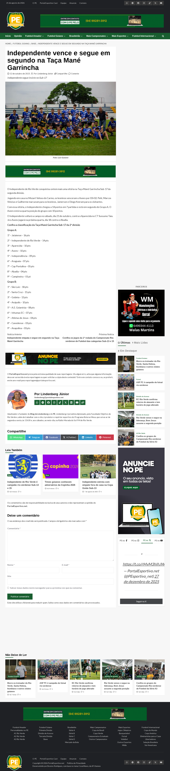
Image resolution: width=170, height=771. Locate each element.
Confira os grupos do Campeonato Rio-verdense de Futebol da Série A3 (148, 439)
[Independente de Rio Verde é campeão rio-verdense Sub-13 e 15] (23, 466)
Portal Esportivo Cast (49, 3)
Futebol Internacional (143, 36)
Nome (11, 565)
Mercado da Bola (72, 742)
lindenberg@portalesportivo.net (48, 397)
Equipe (63, 3)
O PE (35, 3)
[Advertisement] (85, 630)
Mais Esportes (119, 36)
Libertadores (150, 739)
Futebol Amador (33, 36)
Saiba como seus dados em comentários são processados (74, 602)
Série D (72, 739)
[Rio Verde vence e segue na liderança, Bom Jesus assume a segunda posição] (126, 418)
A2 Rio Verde (19, 736)
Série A (72, 730)
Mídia (124, 745)
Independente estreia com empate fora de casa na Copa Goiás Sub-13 (97, 485)
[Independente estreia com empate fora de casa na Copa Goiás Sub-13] (98, 466)
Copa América (150, 733)
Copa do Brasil (98, 730)
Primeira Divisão (45, 730)
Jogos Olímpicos (124, 730)
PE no (122, 540)
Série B (72, 733)
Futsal (138, 379)
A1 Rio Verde (19, 733)
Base (10, 475)
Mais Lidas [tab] (140, 342)
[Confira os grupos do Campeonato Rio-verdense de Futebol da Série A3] (126, 437)
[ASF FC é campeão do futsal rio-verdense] (126, 382)
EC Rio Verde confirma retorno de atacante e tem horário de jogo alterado (148, 402)
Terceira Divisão (45, 736)
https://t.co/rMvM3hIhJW (144, 564)
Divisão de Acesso (142, 396)
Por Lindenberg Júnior (43, 73)
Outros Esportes (124, 742)
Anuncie (72, 3)
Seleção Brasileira (150, 742)
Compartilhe (62, 73)
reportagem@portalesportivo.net (40, 380)
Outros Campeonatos (98, 739)
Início (8, 36)
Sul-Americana (151, 745)
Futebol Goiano (55, 36)
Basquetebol (124, 733)
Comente (75, 73)
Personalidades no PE (19, 730)
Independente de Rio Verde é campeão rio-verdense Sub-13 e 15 (23, 485)
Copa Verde (98, 733)
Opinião (18, 36)
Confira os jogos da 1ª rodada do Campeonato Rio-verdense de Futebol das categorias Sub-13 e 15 (88, 337)
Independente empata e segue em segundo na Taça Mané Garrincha (33, 337)
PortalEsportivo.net (56, 763)
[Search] (163, 36)
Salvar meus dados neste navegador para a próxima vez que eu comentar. (46, 588)
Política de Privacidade (76, 763)
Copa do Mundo (150, 730)
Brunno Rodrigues (54, 766)
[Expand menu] (42, 36)
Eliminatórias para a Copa (150, 736)
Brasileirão (74, 36)
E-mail (65, 565)
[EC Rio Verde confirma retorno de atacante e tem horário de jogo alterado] (126, 400)
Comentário (14, 528)
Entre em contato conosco (88, 377)
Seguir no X (141, 601)
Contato (82, 3)
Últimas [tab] (125, 342)
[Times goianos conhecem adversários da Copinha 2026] (60, 466)
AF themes (96, 766)
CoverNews (83, 766)
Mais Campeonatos (96, 36)
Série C (72, 736)
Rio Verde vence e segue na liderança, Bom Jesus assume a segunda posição (149, 420)
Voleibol (124, 739)
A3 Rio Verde (140, 433)
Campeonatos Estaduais (98, 736)
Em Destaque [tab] (128, 350)
